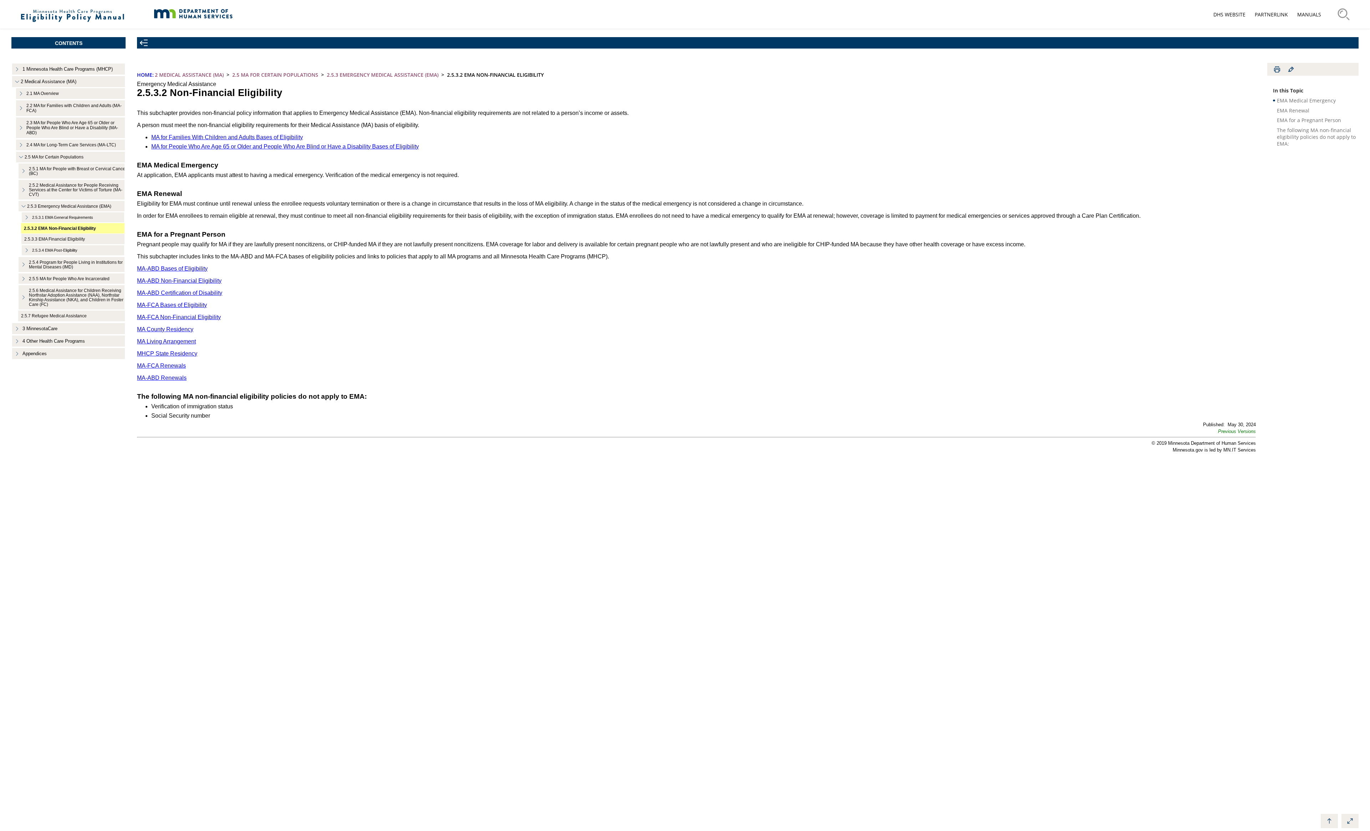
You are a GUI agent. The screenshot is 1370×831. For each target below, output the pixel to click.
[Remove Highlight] (1291, 69)
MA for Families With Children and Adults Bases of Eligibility (227, 137)
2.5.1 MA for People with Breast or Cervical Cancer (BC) (78, 171)
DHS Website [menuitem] (1229, 14)
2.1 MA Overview (42, 93)
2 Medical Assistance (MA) (48, 81)
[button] (1237, 431)
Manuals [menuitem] (1309, 14)
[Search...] (1343, 14)
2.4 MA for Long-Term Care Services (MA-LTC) (71, 144)
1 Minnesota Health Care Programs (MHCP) (67, 69)
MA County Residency (165, 329)
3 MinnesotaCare (39, 328)
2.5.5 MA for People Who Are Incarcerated (69, 278)
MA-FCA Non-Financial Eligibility (179, 317)
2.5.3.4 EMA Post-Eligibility (54, 250)
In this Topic (1288, 90)
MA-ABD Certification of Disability (179, 293)
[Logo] (72, 25)
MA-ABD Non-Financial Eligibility (179, 281)
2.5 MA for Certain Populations (54, 157)
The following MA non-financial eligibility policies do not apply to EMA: (1316, 137)
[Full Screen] (1350, 821)
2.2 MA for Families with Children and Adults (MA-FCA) (74, 108)
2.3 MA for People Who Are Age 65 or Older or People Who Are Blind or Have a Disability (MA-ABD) (72, 127)
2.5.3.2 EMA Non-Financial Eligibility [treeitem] (60, 228)
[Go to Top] (1329, 821)
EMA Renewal (1293, 110)
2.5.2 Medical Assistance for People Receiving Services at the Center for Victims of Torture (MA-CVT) (75, 190)
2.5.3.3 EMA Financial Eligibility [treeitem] (54, 239)
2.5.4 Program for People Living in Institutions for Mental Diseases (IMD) (76, 264)
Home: (145, 74)
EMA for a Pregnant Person (1309, 120)
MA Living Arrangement (166, 341)
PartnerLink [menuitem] (1271, 14)
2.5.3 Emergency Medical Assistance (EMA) (69, 206)
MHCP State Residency (167, 354)
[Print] (1277, 69)
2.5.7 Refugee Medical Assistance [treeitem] (54, 315)
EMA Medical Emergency (1306, 100)
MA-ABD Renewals (162, 378)
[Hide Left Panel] (143, 43)
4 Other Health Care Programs (53, 341)
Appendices (34, 353)
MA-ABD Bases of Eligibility (172, 269)
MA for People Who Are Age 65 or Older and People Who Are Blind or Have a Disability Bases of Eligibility (285, 146)
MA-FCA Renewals (161, 366)
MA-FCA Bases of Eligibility (172, 305)
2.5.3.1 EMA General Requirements (62, 217)
